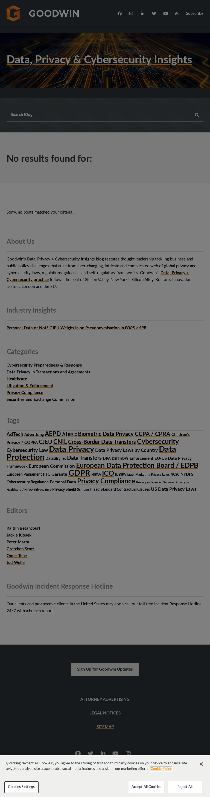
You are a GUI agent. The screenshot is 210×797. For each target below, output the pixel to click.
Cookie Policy (161, 769)
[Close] (201, 764)
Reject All (184, 787)
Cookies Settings (21, 787)
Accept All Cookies (146, 787)
